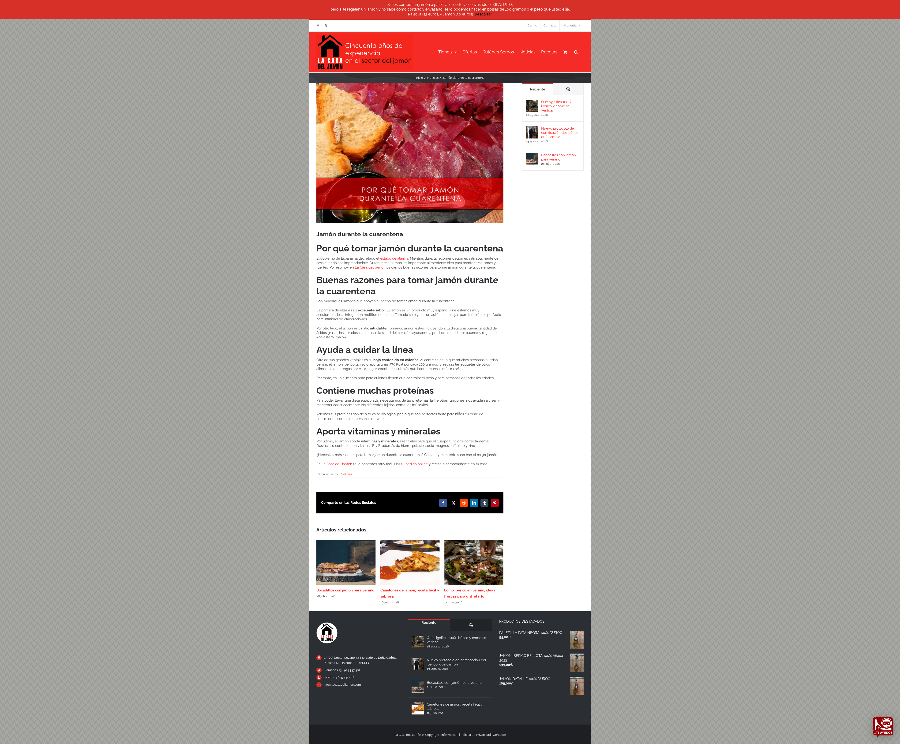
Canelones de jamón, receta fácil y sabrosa (455, 706)
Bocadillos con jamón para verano (558, 157)
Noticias (346, 474)
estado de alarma (394, 258)
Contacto (499, 735)
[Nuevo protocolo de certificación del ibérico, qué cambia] (532, 128)
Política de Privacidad (476, 735)
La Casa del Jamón (370, 267)
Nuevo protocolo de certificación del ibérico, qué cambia (560, 132)
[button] (576, 52)
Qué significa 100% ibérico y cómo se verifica (556, 106)
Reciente (537, 89)
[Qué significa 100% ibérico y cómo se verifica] (532, 102)
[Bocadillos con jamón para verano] (532, 155)
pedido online (416, 464)
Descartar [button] (483, 14)
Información (449, 735)
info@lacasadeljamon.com (342, 684)
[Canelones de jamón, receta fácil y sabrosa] (418, 708)
